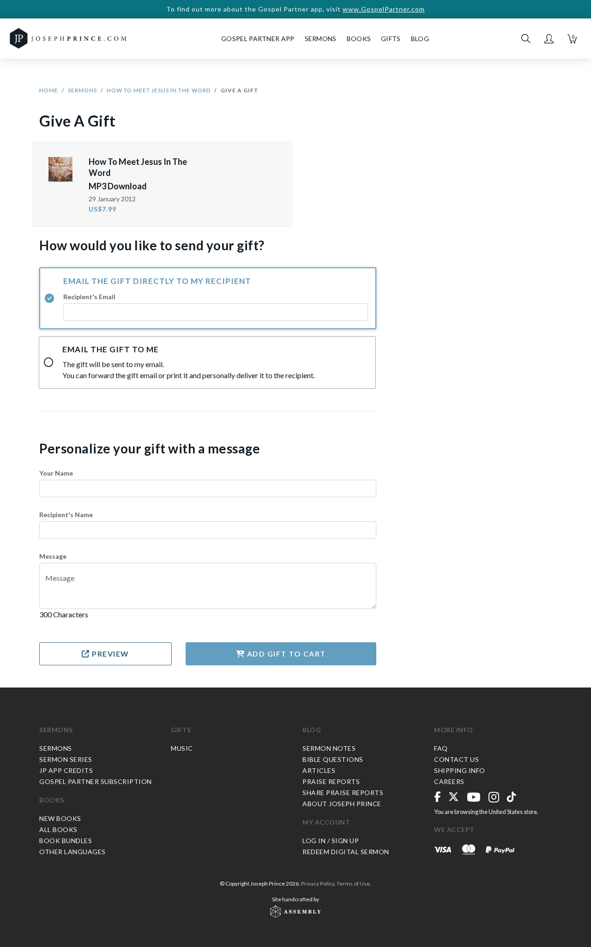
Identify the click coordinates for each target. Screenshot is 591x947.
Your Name (56, 473)
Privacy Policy (317, 883)
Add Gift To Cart (285, 653)
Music (182, 748)
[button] (549, 38)
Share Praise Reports (342, 792)
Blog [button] (420, 38)
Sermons (82, 90)
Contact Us (456, 759)
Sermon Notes (329, 748)
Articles (318, 770)
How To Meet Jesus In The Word (159, 90)
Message (52, 556)
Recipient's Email (89, 297)
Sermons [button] (321, 38)
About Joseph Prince (341, 804)
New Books (60, 818)
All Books (58, 829)
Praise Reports (331, 781)
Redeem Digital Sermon (345, 852)
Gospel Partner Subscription (95, 781)
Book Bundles (65, 840)
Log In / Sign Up (330, 840)
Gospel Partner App (257, 38)
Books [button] (359, 38)
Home (48, 90)
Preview (109, 653)
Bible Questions (332, 759)
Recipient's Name (66, 515)
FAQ (441, 748)
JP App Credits (66, 770)
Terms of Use (353, 883)
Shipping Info (459, 770)
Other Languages (72, 852)
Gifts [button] (391, 38)
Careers (449, 781)
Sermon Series (65, 759)
